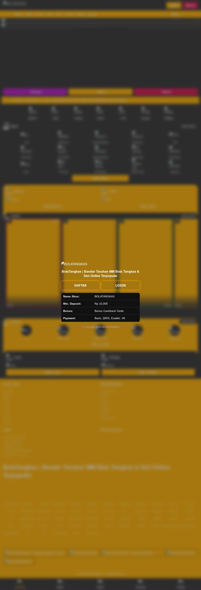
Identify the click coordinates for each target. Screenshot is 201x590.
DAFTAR (80, 285)
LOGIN (120, 285)
